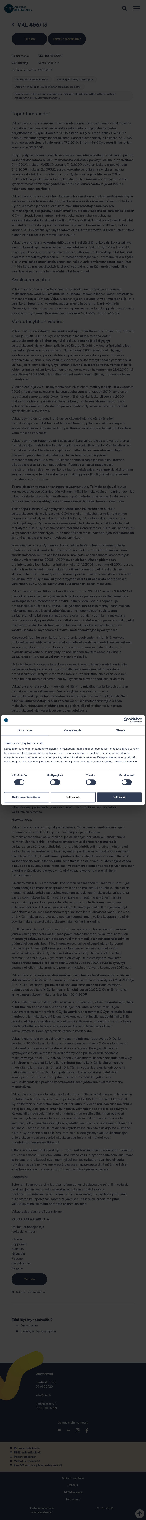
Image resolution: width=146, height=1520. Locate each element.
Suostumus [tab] (25, 730)
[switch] (55, 782)
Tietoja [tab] (120, 730)
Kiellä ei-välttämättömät (26, 797)
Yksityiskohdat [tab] (73, 730)
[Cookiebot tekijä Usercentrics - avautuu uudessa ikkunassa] (126, 720)
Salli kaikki (119, 797)
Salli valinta (73, 797)
